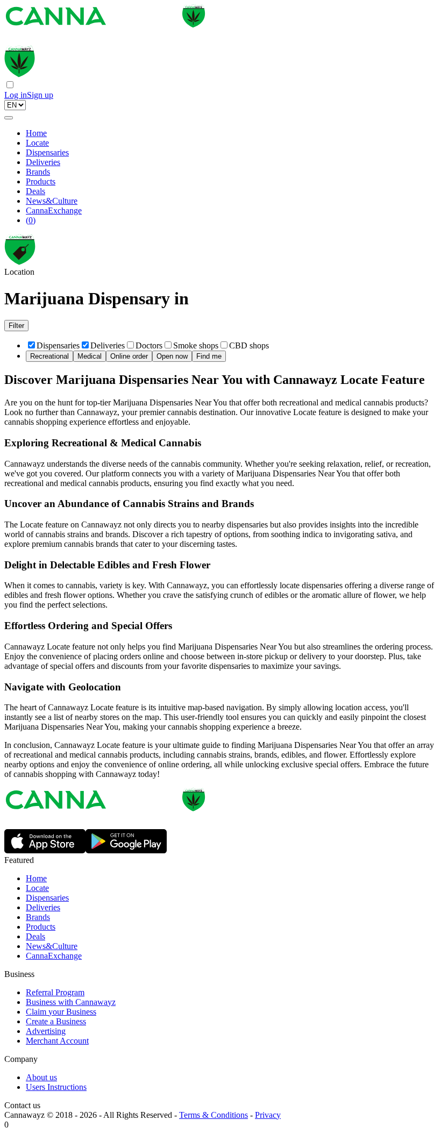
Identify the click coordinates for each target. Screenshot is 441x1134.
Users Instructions (56, 1087)
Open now (172, 356)
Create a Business (56, 1021)
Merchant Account (57, 1040)
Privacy (268, 1114)
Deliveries (43, 162)
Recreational (49, 356)
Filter (16, 326)
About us (41, 1077)
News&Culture (51, 200)
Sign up (40, 94)
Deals (35, 191)
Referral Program (55, 992)
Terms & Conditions (213, 1114)
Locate (37, 142)
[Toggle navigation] (8, 117)
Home (36, 133)
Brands (38, 171)
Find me (209, 356)
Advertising (46, 1031)
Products (40, 181)
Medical (89, 356)
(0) (30, 220)
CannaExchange (54, 210)
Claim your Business (61, 1011)
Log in (15, 94)
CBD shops (249, 345)
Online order (129, 356)
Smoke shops (195, 345)
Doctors (149, 345)
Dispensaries (47, 152)
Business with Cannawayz (71, 1002)
